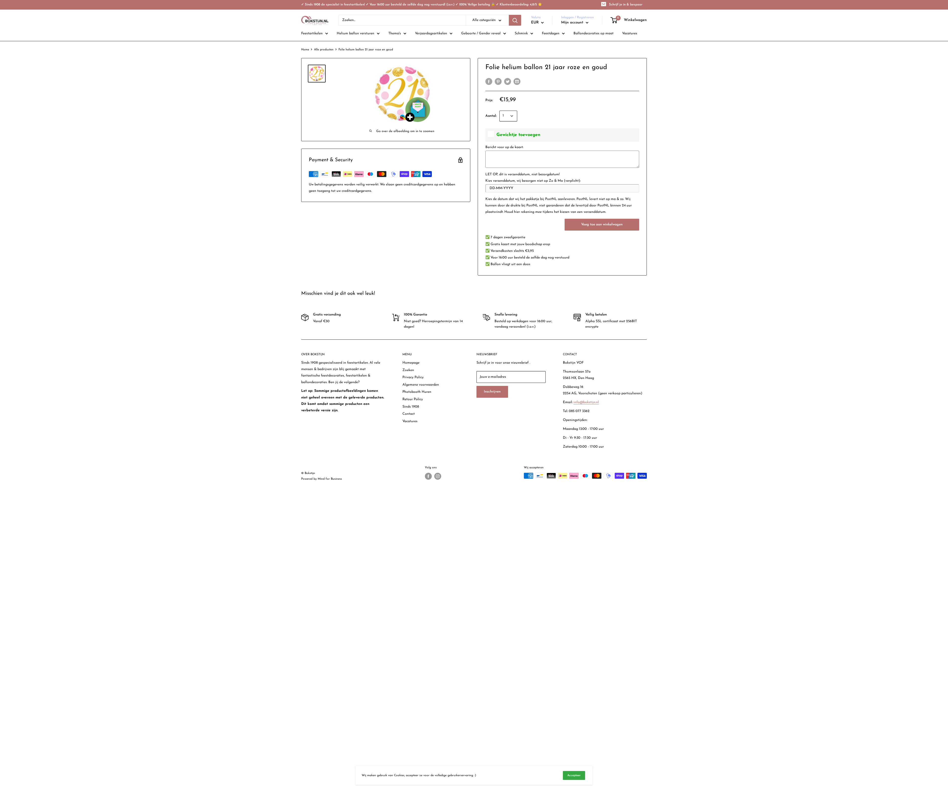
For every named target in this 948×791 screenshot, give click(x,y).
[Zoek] (515, 20)
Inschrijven (492, 392)
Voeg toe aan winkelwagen (602, 224)
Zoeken (408, 370)
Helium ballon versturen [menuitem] (355, 33)
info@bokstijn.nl (586, 402)
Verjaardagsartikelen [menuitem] (431, 33)
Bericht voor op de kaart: (504, 147)
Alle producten (324, 49)
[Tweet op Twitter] (507, 81)
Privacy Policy (413, 377)
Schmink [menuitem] (521, 33)
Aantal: (490, 116)
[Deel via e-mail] (517, 81)
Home (305, 49)
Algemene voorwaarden (420, 385)
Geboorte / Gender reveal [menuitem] (481, 33)
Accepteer (574, 775)
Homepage (410, 363)
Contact (408, 414)
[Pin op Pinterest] (498, 81)
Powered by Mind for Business (321, 478)
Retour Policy (412, 399)
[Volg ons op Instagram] (437, 476)
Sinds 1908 (410, 407)
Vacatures (409, 421)
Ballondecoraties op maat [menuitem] (593, 33)
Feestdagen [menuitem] (550, 33)
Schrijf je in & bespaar (625, 4)
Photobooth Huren (416, 392)
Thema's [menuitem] (394, 33)
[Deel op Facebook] (488, 81)
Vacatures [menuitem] (629, 33)
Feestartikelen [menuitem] (312, 33)
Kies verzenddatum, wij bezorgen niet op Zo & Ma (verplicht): (533, 181)
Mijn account (573, 22)
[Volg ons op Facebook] (428, 476)
